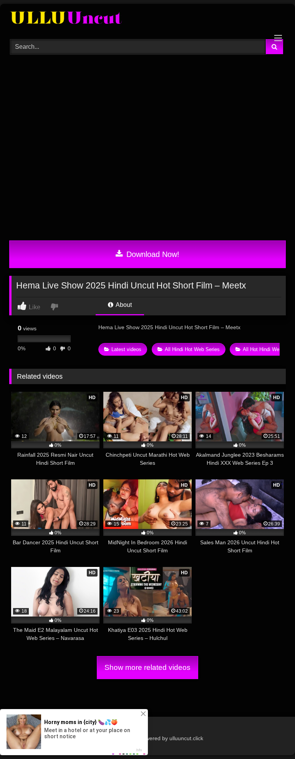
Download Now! (151, 254)
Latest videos (126, 349)
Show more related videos (147, 667)
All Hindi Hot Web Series (192, 349)
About (123, 305)
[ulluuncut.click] (147, 19)
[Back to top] (271, 736)
